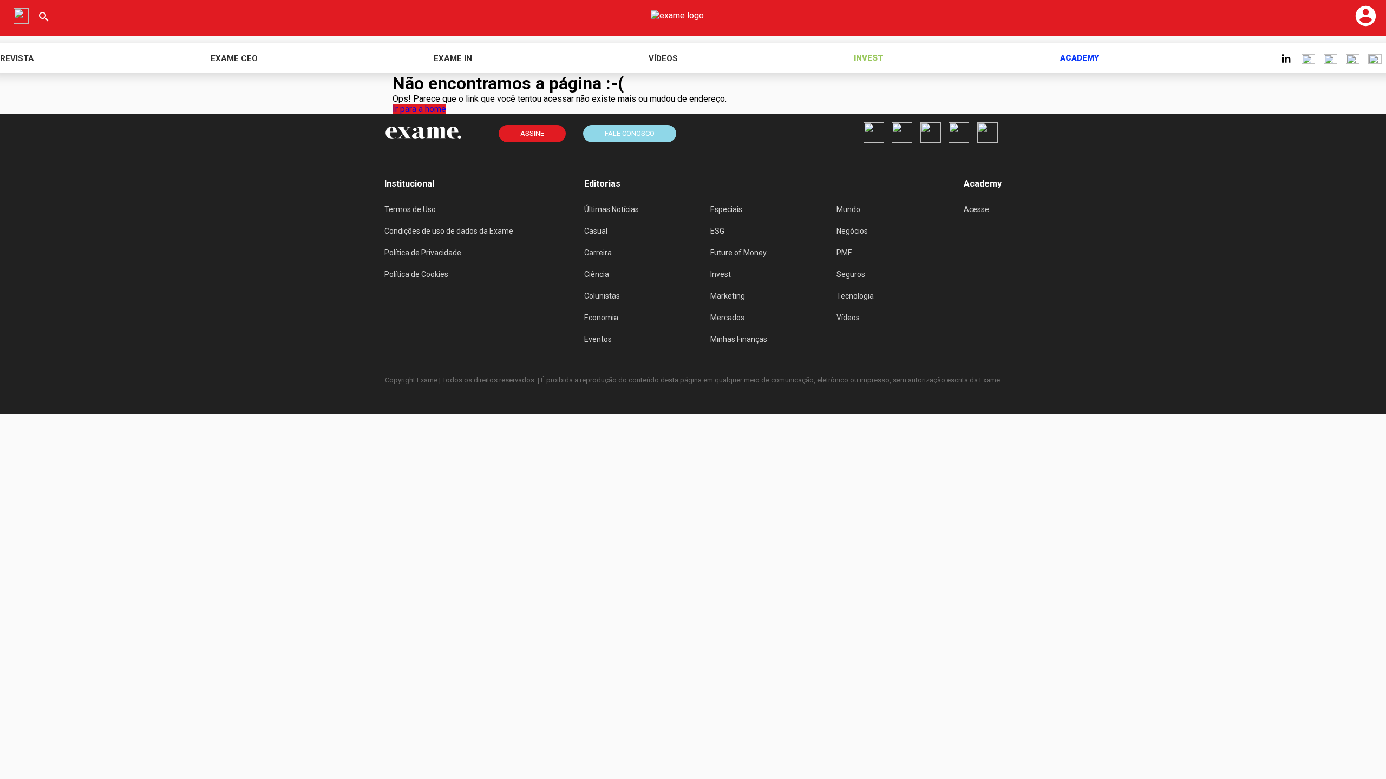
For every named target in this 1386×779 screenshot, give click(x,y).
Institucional (409, 184)
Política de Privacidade (422, 252)
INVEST (869, 58)
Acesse (976, 209)
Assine (532, 133)
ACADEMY (1079, 58)
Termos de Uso (410, 209)
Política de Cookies (416, 274)
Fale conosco (630, 133)
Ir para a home (419, 109)
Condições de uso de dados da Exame (448, 231)
